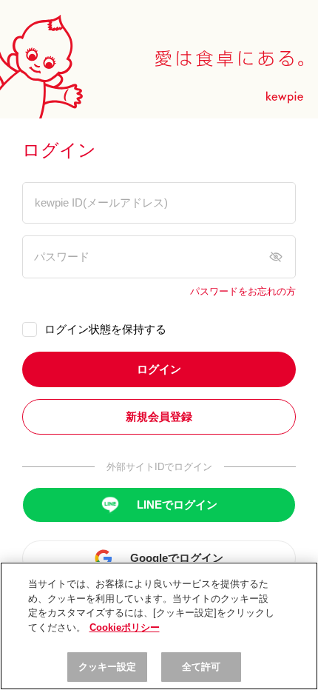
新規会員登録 (159, 416)
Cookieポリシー (124, 627)
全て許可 (201, 666)
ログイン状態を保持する (105, 329)
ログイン (159, 369)
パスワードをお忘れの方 (243, 292)
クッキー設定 (107, 666)
